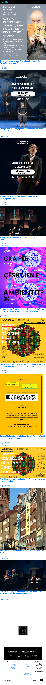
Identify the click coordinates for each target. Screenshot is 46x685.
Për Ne (27, 662)
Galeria (27, 664)
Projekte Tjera (13, 665)
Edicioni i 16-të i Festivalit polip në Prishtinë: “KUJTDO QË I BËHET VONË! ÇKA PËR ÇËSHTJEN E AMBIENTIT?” (22, 310)
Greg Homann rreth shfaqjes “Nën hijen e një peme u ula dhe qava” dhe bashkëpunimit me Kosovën (22, 365)
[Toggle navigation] (43, 2)
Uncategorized (5, 68)
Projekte (13, 668)
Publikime (13, 667)
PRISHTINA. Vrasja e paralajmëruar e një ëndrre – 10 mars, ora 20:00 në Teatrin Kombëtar (21, 593)
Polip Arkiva (27, 668)
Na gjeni (27, 671)
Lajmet (13, 661)
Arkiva (28, 666)
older (1, 601)
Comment (8, 370)
